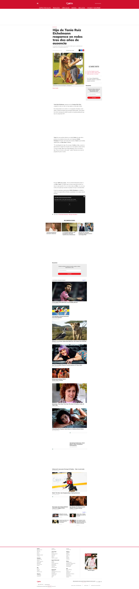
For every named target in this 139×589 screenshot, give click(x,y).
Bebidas (38, 560)
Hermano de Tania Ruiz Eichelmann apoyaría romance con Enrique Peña (85, 233)
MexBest (39, 558)
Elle (37, 567)
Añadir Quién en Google (71, 50)
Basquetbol (54, 564)
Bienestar (38, 563)
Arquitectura (68, 565)
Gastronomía (39, 559)
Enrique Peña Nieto (73, 214)
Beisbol (53, 562)
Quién (38, 548)
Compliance (86, 585)
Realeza (56, 8)
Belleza (82, 8)
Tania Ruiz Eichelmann (63, 214)
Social (67, 570)
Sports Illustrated (55, 560)
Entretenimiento (55, 553)
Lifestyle (53, 566)
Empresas (53, 570)
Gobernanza (68, 571)
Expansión (54, 569)
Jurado (38, 565)
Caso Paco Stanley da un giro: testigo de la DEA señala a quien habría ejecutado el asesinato (93, 72)
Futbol (53, 561)
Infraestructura (69, 564)
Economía (53, 572)
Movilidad (68, 572)
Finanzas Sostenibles (70, 573)
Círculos (65, 8)
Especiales (53, 549)
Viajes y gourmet (94, 8)
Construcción (68, 562)
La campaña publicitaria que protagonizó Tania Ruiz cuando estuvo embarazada (69, 233)
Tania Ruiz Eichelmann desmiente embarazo (51, 233)
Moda (74, 8)
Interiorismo (68, 566)
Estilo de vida (39, 571)
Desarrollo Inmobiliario (70, 563)
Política (54, 27)
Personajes (39, 562)
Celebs (38, 570)
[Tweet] (79, 50)
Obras (67, 561)
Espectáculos (45, 8)
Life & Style (54, 551)
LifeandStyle (68, 549)
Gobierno (68, 552)
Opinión (53, 548)
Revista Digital (98, 3)
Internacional (54, 573)
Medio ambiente (69, 569)
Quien (97, 581)
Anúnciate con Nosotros (95, 585)
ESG (67, 568)
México (67, 553)
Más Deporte (54, 565)
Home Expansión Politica (56, 571)
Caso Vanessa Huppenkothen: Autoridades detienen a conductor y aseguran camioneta (94, 79)
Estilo (53, 552)
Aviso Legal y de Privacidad (76, 585)
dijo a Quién (63, 182)
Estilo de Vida (39, 564)
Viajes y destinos (40, 561)
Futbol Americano (55, 563)
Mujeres (38, 574)
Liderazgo (39, 576)
